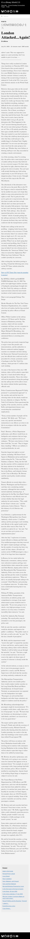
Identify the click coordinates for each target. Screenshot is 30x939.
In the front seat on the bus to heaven (13, 889)
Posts (7, 7)
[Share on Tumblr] (25, 25)
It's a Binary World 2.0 (10, 2)
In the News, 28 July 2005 (10, 891)
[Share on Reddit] (18, 25)
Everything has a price (9, 906)
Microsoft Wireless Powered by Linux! (13, 886)
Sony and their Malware (9, 884)
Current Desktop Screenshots (16, 5)
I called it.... (6, 903)
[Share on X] (2, 28)
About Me (4, 5)
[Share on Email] (2, 25)
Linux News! (6, 876)
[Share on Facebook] (5, 25)
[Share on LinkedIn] (10, 25)
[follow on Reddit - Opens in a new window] (11, 11)
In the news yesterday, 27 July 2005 (13, 894)
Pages (3, 7)
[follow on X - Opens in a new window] (14, 11)
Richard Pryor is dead (9, 873)
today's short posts (8, 871)
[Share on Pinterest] (15, 25)
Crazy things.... (7, 908)
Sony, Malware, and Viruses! (11, 881)
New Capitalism (7, 878)
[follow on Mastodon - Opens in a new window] (8, 11)
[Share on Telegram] (20, 25)
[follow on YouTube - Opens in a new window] (17, 11)
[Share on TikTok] (23, 25)
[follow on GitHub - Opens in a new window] (5, 11)
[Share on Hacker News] (13, 25)
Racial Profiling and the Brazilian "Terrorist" (15, 901)
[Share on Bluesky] (7, 25)
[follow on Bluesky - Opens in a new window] (2, 11)
